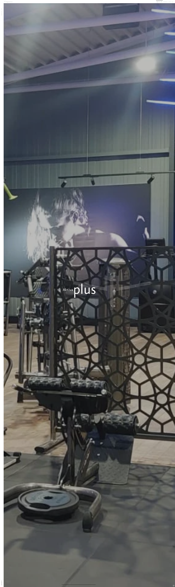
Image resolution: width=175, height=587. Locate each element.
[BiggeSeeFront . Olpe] (1, 582)
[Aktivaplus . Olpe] (1, 584)
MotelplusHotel (165, 1)
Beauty (93, 290)
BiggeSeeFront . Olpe (159, 1)
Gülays (68, 290)
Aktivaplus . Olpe (171, 1)
